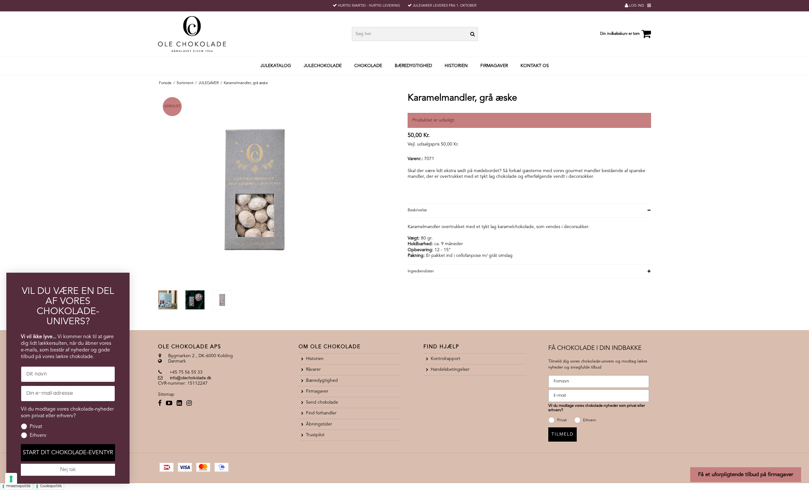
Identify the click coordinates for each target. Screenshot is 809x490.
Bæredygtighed (413, 66)
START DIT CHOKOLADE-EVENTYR (68, 453)
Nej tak (68, 469)
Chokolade (368, 66)
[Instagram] (189, 404)
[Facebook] (159, 404)
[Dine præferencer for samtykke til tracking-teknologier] (11, 479)
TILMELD (562, 434)
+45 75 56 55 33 (185, 372)
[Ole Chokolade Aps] (207, 34)
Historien (456, 66)
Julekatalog (275, 66)
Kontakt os (534, 66)
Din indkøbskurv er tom (620, 34)
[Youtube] (169, 404)
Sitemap (166, 394)
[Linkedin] (179, 404)
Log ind (636, 6)
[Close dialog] (121, 280)
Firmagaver (494, 66)
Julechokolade (323, 66)
